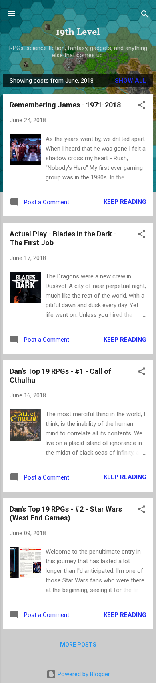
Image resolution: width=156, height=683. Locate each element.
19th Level (78, 32)
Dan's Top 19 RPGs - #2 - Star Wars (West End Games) (66, 513)
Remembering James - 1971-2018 (65, 105)
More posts (78, 644)
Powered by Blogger (83, 674)
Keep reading (125, 202)
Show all (130, 80)
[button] (141, 105)
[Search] (145, 14)
